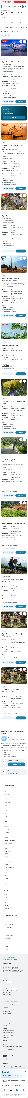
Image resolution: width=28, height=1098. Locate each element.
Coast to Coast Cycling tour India (13, 523)
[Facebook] (4, 1066)
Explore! (13, 238)
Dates (15, 23)
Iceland (6, 853)
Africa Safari (7, 932)
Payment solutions (7, 1011)
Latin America (7, 799)
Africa (5, 788)
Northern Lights (8, 927)
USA (5, 883)
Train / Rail (7, 941)
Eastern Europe (8, 843)
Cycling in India (14, 485)
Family (6, 946)
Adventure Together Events (9, 1004)
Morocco (6, 808)
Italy (5, 859)
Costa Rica (7, 881)
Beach (5, 943)
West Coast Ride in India (10, 278)
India (5, 819)
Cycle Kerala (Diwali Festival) (12, 634)
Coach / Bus (7, 938)
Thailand (6, 832)
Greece (6, 848)
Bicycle (9, 10)
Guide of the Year (7, 1021)
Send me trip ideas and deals (12, 1085)
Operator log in (6, 1016)
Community (5, 996)
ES (14, 1056)
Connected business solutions (10, 1002)
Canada (6, 878)
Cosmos (6, 897)
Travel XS (13, 595)
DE (9, 1056)
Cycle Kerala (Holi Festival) (11, 690)
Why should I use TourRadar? (10, 990)
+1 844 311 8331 (12, 773)
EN (4, 1056)
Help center (5, 1044)
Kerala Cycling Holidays (10, 460)
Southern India (4, 10)
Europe (6, 797)
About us (5, 980)
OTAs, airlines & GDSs (8, 1035)
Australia (6, 794)
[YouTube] (19, 1066)
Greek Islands (7, 851)
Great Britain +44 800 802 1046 (10, 1048)
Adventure (6, 919)
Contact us (5, 1042)
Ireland (6, 856)
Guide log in (5, 1025)
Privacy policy (23, 1094)
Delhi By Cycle (14, 302)
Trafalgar (6, 908)
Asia (5, 791)
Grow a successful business (9, 1009)
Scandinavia (7, 861)
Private (6, 949)
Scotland (6, 870)
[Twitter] (8, 1066)
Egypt (5, 805)
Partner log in (6, 1037)
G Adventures (7, 900)
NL (4, 1059)
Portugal (6, 864)
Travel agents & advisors (8, 1030)
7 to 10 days (14, 27)
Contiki (6, 894)
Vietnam (6, 834)
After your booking (7, 992)
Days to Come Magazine (8, 987)
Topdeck (6, 905)
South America (7, 802)
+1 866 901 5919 (6, 2)
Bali (5, 813)
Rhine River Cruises (9, 867)
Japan (5, 821)
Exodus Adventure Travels (17, 87)
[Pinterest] (15, 1066)
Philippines (7, 826)
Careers (7, 982)
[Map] (8, 35)
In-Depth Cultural (8, 935)
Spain (5, 872)
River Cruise (7, 930)
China (5, 816)
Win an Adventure (9, 988)
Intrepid (6, 902)
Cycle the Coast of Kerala (10, 345)
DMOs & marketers (7, 1034)
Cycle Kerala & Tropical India (12, 62)
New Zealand (7, 824)
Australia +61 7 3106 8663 (9, 1049)
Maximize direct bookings (9, 1015)
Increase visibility (7, 1013)
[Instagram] (11, 1066)
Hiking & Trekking (8, 924)
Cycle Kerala (6, 216)
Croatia (6, 837)
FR (19, 1056)
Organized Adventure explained (10, 1001)
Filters (6, 23)
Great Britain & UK (8, 845)
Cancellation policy (7, 994)
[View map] (20, 41)
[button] (14, 95)
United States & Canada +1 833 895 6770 (12, 1046)
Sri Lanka (6, 829)
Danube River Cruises (9, 840)
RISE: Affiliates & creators (9, 1032)
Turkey (6, 875)
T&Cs (18, 1094)
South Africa (7, 810)
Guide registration (7, 1023)
